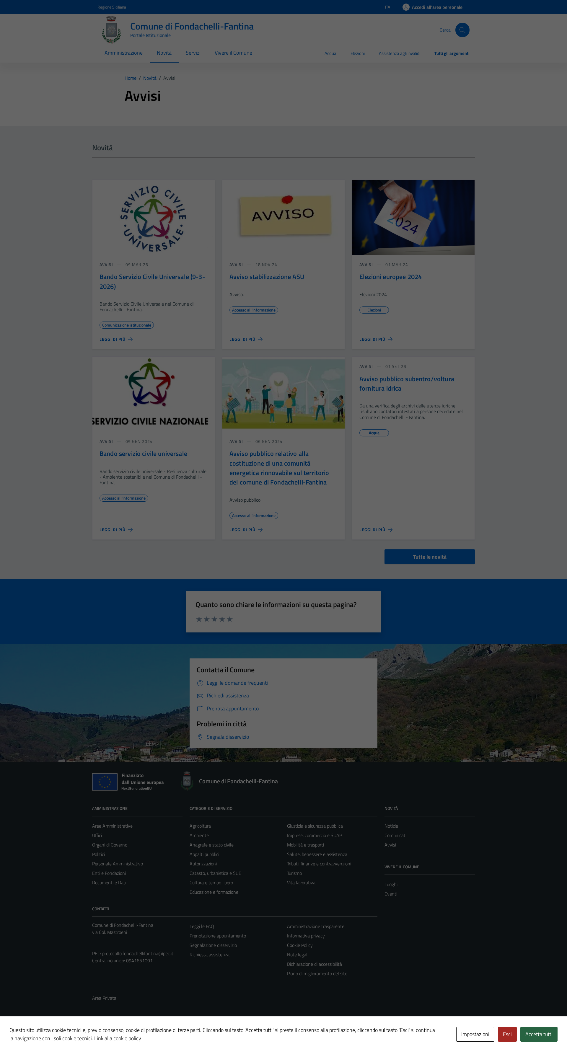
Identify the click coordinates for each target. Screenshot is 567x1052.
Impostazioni (475, 1034)
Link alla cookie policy (117, 1038)
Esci (507, 1034)
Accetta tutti (539, 1034)
